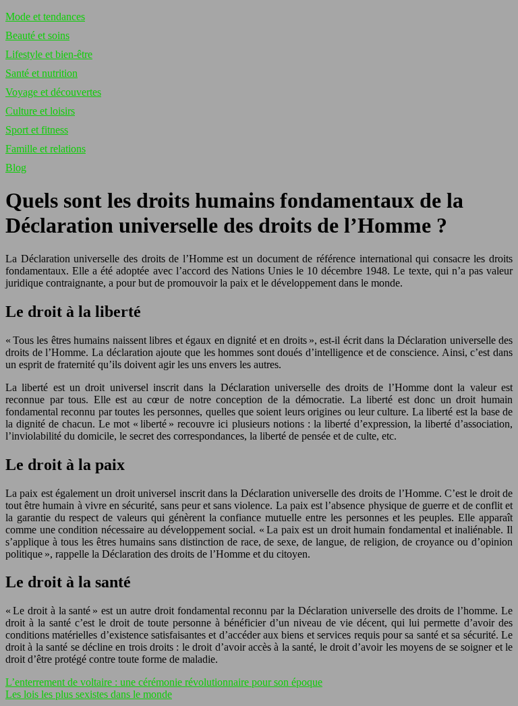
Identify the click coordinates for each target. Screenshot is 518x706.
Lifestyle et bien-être (48, 54)
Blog (15, 167)
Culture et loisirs (40, 111)
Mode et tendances (45, 16)
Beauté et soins (37, 35)
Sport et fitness (36, 130)
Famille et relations (45, 148)
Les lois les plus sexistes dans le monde (88, 694)
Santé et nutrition (41, 73)
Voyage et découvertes (53, 92)
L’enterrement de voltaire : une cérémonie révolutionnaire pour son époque (163, 682)
